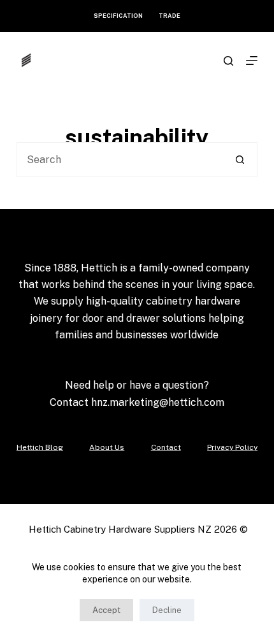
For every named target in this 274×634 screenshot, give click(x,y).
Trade (169, 15)
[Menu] (251, 60)
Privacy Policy (232, 447)
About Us (106, 447)
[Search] (228, 61)
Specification (118, 15)
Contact (166, 447)
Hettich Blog (40, 447)
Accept (106, 610)
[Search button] (239, 159)
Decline (167, 610)
